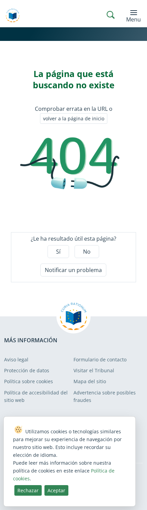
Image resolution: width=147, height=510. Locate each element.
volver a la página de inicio (73, 118)
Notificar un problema (73, 270)
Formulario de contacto (100, 359)
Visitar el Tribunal (94, 370)
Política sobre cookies (28, 381)
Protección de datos (26, 370)
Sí (58, 251)
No (87, 251)
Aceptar (56, 490)
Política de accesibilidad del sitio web (36, 396)
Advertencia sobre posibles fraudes (105, 396)
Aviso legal (16, 359)
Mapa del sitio (90, 381)
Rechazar (28, 490)
